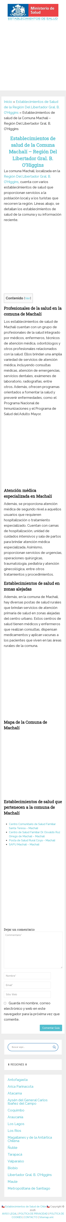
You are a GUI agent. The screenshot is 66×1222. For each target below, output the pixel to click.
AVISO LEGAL (9, 1213)
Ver (27, 298)
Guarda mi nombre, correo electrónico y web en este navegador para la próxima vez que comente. (32, 1011)
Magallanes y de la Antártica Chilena (30, 1139)
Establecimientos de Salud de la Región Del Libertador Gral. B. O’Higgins (32, 107)
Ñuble (12, 1148)
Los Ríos (14, 1131)
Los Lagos (16, 1124)
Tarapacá (15, 1154)
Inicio (8, 102)
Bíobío (13, 1168)
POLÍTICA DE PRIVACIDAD (33, 1213)
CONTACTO (30, 1217)
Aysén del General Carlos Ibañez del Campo (28, 1102)
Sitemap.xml (46, 1217)
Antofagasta (18, 1080)
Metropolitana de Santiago (29, 1188)
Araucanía (15, 1117)
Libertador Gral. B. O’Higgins (30, 1175)
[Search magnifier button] (54, 1047)
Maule (13, 1182)
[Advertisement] (33, 57)
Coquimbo (16, 1110)
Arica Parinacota (20, 1086)
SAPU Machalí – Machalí (24, 844)
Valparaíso (16, 1161)
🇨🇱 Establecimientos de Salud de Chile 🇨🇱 (26, 1206)
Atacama (15, 1093)
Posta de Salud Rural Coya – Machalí (32, 840)
